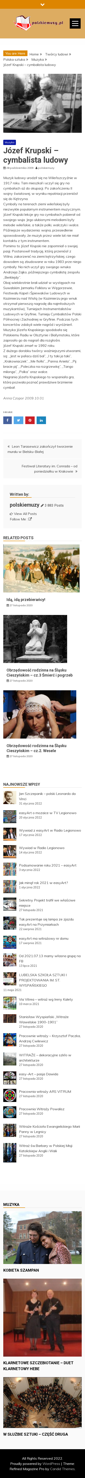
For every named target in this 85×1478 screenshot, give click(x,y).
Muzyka (9, 142)
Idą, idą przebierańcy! (26, 599)
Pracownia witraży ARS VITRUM (45, 1091)
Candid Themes (62, 1469)
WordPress (51, 1463)
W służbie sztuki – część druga (35, 1434)
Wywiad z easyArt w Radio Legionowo (50, 830)
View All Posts (25, 513)
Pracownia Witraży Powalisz (42, 1109)
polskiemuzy (24, 505)
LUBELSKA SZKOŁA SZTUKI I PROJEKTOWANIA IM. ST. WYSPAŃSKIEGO (43, 980)
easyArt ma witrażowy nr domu (43, 938)
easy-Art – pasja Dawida (38, 1074)
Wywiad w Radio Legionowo (42, 848)
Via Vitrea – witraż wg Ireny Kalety (46, 999)
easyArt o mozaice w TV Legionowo (47, 813)
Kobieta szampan (21, 1270)
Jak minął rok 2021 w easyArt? (43, 883)
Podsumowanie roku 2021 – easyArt (47, 865)
